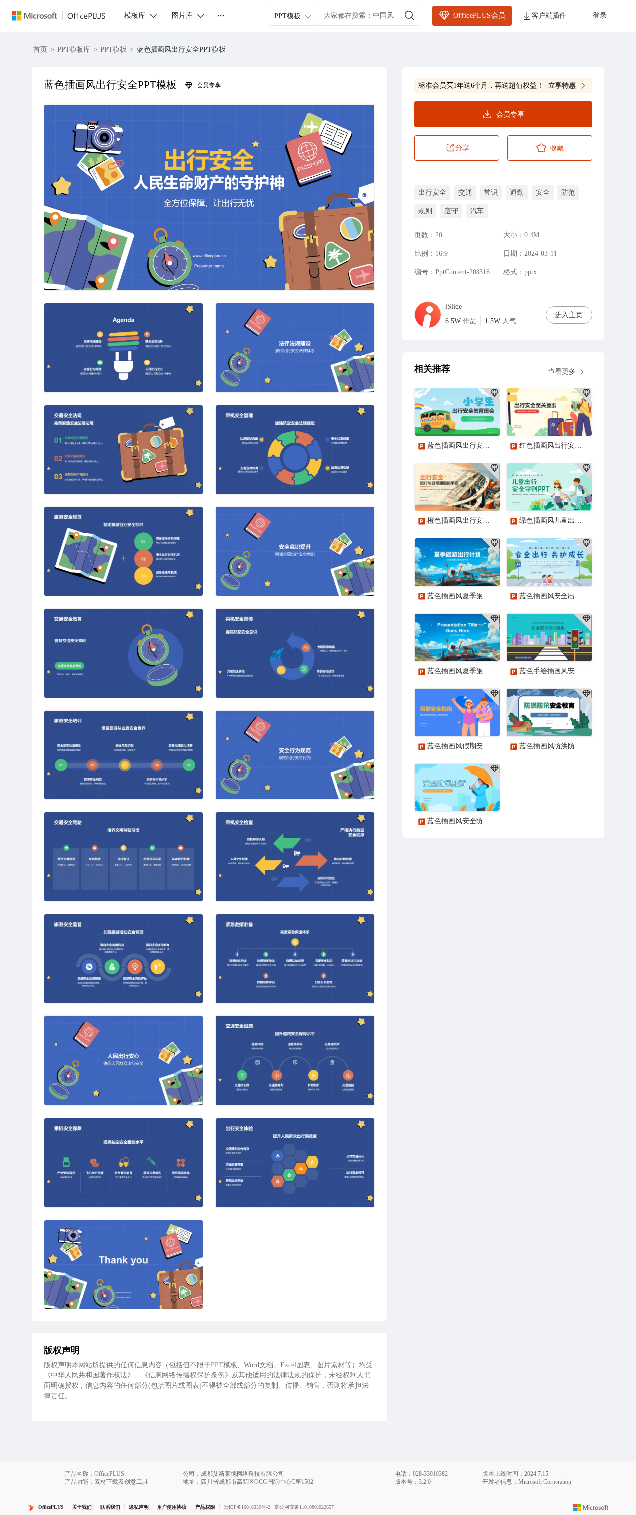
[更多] (221, 15)
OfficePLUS (51, 1507)
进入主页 (569, 315)
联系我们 (110, 1507)
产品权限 (205, 1507)
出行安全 (432, 192)
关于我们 (82, 1507)
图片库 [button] (182, 15)
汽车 (477, 211)
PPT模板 (113, 49)
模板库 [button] (134, 15)
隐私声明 (139, 1507)
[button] (209, 197)
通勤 (517, 192)
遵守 (451, 211)
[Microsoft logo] (591, 1507)
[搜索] (410, 16)
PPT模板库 (73, 49)
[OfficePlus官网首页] (64, 16)
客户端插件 (549, 15)
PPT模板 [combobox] (287, 16)
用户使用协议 (172, 1507)
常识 (491, 192)
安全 (543, 192)
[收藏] (460, 420)
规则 (425, 211)
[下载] (484, 420)
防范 (568, 192)
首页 (40, 49)
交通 (465, 192)
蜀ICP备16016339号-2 (247, 1507)
